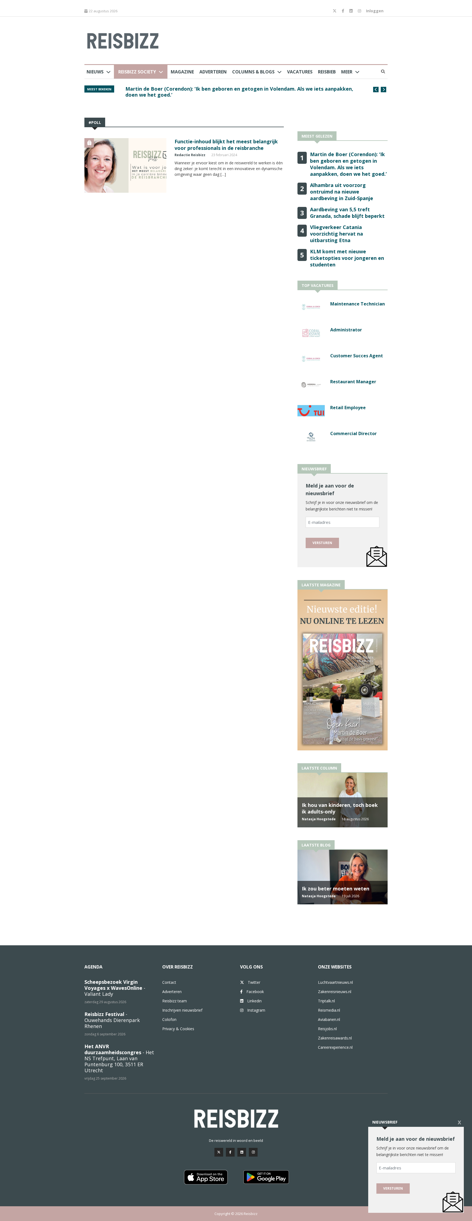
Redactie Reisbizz (190, 155)
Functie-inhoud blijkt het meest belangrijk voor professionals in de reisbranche (226, 144)
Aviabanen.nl (329, 1019)
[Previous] (376, 89)
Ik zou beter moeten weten (335, 888)
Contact (169, 982)
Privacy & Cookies (178, 1028)
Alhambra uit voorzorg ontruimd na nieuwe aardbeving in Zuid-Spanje (341, 191)
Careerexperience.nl (335, 1047)
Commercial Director (353, 433)
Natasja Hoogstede (319, 819)
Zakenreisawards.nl (335, 1038)
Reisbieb (327, 72)
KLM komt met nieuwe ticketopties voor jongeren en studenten (347, 258)
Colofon (169, 1019)
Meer (346, 72)
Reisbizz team (174, 1000)
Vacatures (299, 72)
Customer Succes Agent (356, 356)
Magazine (182, 72)
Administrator (346, 330)
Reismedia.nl (329, 1010)
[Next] (383, 89)
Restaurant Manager (353, 382)
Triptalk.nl (326, 1000)
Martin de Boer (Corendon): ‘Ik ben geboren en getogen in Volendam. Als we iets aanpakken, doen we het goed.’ (239, 91)
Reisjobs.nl (327, 1028)
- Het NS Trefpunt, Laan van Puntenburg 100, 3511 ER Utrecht (119, 1058)
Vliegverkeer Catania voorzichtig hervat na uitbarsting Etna (336, 233)
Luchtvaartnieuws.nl (335, 982)
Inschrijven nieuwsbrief (182, 1010)
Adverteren (213, 72)
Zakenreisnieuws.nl (334, 991)
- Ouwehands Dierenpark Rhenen (112, 1020)
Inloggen (375, 10)
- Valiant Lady (114, 988)
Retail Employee (348, 408)
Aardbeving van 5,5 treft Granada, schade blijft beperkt (347, 212)
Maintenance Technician (357, 304)
